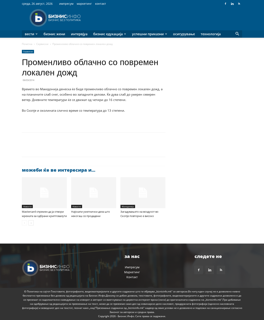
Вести (29, 34)
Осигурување (184, 34)
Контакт (100, 4)
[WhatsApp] (54, 148)
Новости (27, 206)
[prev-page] (24, 222)
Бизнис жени (54, 34)
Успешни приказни (148, 34)
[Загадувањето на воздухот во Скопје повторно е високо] (142, 192)
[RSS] (239, 3)
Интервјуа (79, 34)
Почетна (27, 44)
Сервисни (42, 44)
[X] (35, 148)
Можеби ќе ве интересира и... (58, 169)
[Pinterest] (45, 148)
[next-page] (31, 222)
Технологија (211, 34)
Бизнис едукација (108, 34)
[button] (237, 34)
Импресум (66, 4)
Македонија (128, 206)
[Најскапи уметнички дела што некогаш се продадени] (93, 192)
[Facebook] (225, 3)
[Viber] (73, 148)
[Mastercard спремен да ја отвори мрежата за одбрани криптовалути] (44, 192)
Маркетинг (84, 4)
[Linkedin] (232, 3)
